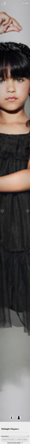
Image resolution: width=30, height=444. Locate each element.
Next (27, 211)
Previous (2, 211)
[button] (25, 3)
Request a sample (22, 439)
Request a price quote (8, 439)
